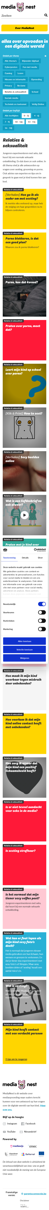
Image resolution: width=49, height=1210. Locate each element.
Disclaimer (24, 1200)
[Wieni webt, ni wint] (24, 1205)
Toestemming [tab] (9, 557)
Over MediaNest (24, 28)
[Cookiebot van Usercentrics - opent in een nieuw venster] (34, 550)
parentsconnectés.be (35, 1193)
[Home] (18, 7)
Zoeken (6, 15)
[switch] (42, 612)
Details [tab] (25, 557)
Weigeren (24, 657)
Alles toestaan (24, 641)
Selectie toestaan (25, 649)
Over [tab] (40, 557)
